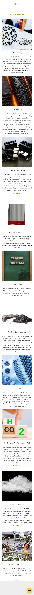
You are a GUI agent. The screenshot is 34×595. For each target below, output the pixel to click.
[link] (17, 4)
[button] (4, 4)
